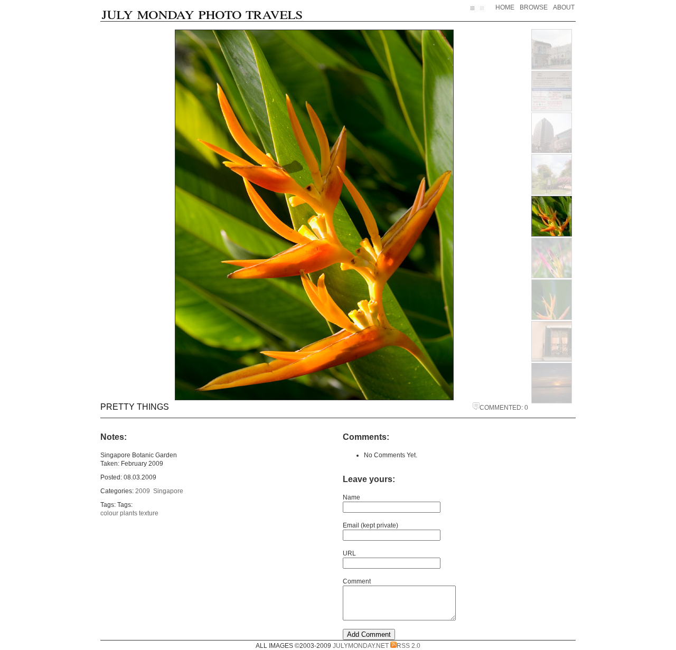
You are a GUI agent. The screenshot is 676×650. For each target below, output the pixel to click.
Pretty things (134, 406)
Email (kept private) (370, 525)
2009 (142, 491)
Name (351, 497)
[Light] (484, 12)
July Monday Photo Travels (202, 12)
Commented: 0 (504, 407)
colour (109, 513)
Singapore (168, 491)
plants (128, 513)
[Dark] (475, 12)
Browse (534, 7)
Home (504, 7)
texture (148, 513)
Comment (357, 581)
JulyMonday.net (361, 645)
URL (349, 553)
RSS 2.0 (408, 645)
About (564, 7)
